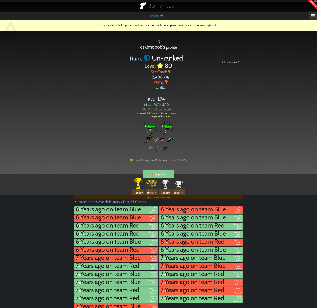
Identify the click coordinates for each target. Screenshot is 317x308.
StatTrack (159, 71)
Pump (159, 82)
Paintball (162, 5)
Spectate (154, 15)
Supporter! (159, 174)
